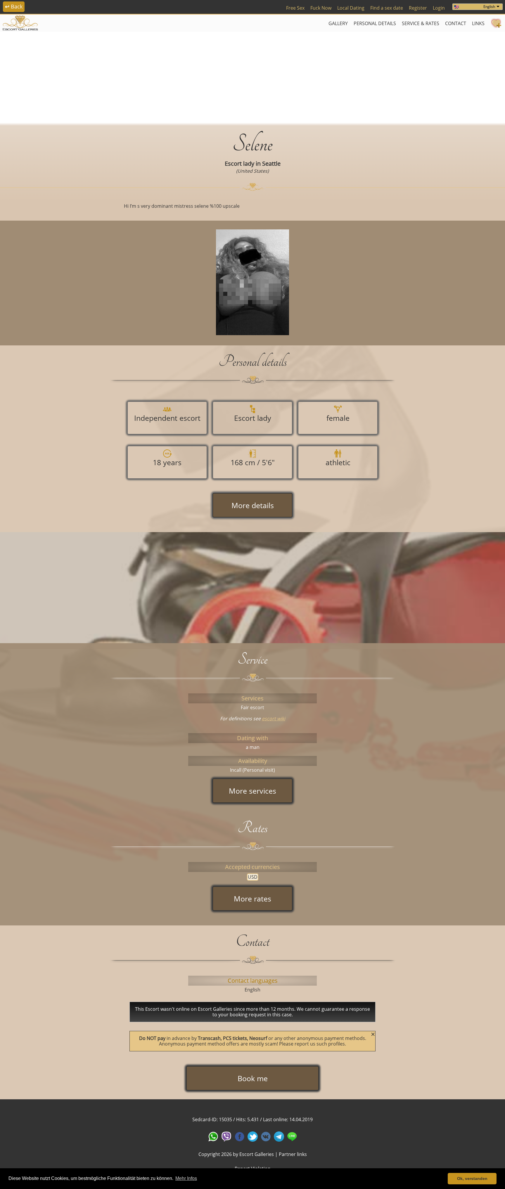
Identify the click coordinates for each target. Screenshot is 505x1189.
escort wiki (273, 718)
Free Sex (295, 8)
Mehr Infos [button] (186, 1178)
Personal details (375, 23)
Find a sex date (386, 8)
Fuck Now (320, 8)
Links (478, 23)
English (489, 6)
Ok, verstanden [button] (472, 1178)
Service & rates (420, 23)
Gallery (338, 23)
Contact (455, 23)
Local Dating (350, 8)
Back (14, 6)
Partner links (293, 1154)
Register (418, 8)
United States (252, 171)
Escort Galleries (256, 1154)
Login (439, 8)
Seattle (271, 163)
